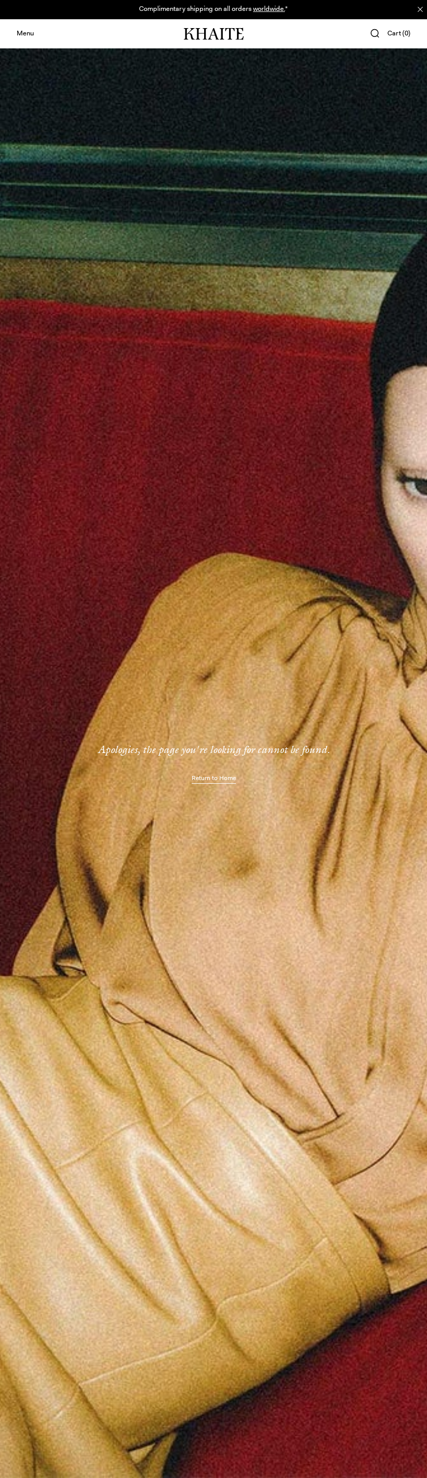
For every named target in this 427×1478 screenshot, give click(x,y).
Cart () (398, 33)
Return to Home (214, 778)
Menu (25, 33)
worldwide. (269, 9)
